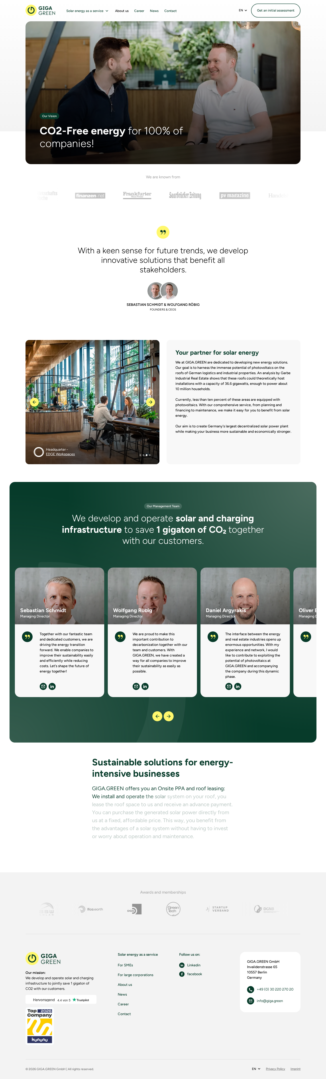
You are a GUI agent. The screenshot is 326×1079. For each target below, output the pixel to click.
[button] (87, 11)
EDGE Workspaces (60, 454)
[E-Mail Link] (43, 686)
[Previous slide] (157, 716)
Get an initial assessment (276, 10)
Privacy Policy (275, 1069)
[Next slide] (169, 716)
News (154, 11)
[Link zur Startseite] (43, 959)
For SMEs (125, 965)
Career (139, 11)
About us (122, 11)
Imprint (295, 1069)
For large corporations (135, 975)
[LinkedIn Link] (52, 686)
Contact (170, 11)
